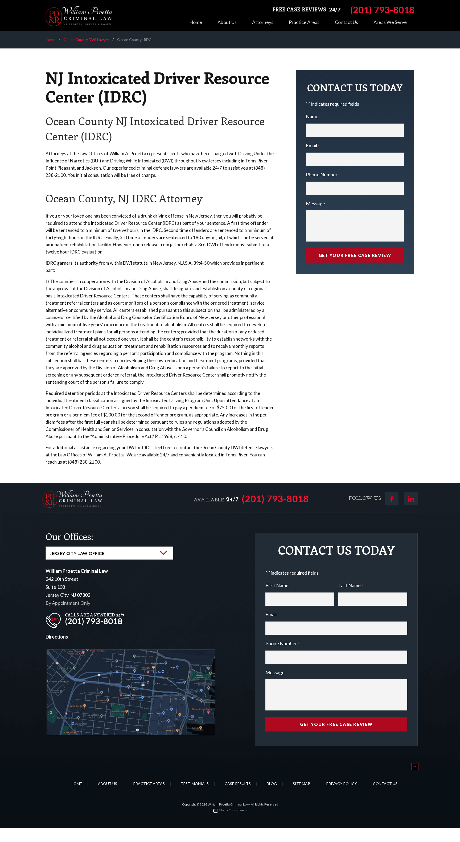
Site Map (301, 783)
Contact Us (346, 22)
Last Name (350, 585)
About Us (227, 22)
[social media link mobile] (392, 498)
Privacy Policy (341, 783)
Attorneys (262, 22)
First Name (278, 585)
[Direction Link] (131, 653)
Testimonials (195, 783)
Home (195, 22)
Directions (57, 637)
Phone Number (323, 174)
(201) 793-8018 (275, 499)
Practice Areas (304, 22)
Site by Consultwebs (233, 810)
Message (315, 203)
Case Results (238, 783)
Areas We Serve (390, 22)
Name (313, 116)
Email (312, 145)
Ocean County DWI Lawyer (86, 39)
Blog (272, 783)
